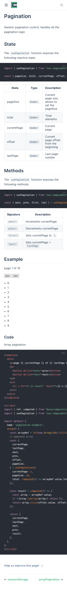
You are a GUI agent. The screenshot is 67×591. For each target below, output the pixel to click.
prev (7, 276)
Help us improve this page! (21, 565)
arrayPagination (49, 579)
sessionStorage (18, 579)
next (15, 276)
